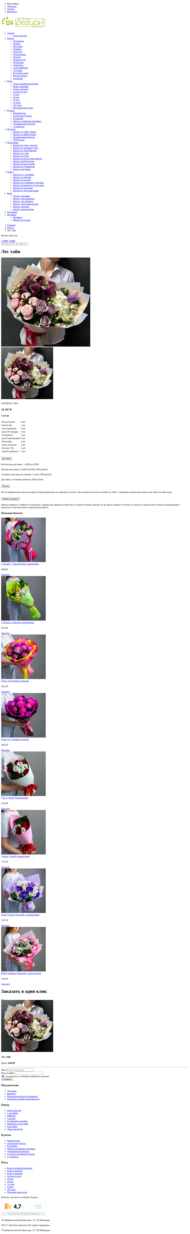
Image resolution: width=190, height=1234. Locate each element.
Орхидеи (17, 51)
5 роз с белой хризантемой (14, 798)
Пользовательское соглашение (22, 1096)
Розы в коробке (20, 86)
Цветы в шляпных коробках (27, 121)
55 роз (10, 1187)
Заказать (5, 574)
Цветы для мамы (21, 196)
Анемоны (18, 78)
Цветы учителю (21, 206)
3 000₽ (11, 241)
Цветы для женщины (23, 198)
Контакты (12, 11)
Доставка (11, 6)
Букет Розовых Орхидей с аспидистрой (21, 973)
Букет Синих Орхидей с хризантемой (20, 915)
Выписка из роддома (17, 1124)
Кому (9, 193)
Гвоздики (18, 46)
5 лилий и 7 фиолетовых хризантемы (20, 564)
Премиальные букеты (24, 137)
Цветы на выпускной (24, 164)
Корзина (11, 1093)
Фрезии (17, 57)
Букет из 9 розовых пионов (15, 681)
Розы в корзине (20, 89)
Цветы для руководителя (25, 204)
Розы (9, 81)
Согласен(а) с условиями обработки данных (26, 1076)
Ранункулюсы (20, 76)
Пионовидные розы (23, 108)
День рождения (15, 1129)
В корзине (12, 212)
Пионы (16, 43)
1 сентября (12, 1113)
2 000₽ (4, 241)
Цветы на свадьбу (22, 180)
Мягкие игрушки (21, 220)
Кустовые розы (20, 73)
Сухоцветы (18, 126)
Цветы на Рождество (23, 161)
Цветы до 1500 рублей (24, 132)
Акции (10, 33)
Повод (10, 172)
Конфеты (17, 217)
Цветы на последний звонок (27, 158)
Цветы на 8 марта (22, 169)
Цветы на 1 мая (21, 153)
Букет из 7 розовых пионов (15, 739)
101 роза (17, 105)
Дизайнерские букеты (24, 124)
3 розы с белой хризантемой (15, 856)
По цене (11, 129)
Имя (3, 1070)
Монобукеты (19, 113)
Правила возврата (10, 499)
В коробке (18, 118)
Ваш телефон (8, 1073)
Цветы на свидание (23, 188)
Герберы (17, 49)
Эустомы (17, 70)
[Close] (2, 999)
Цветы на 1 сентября (23, 174)
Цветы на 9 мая (21, 156)
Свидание (12, 1126)
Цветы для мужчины (23, 209)
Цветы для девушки (23, 201)
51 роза (16, 102)
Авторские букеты (22, 116)
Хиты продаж (20, 35)
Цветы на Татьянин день (25, 148)
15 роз (16, 94)
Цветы (10, 38)
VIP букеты (18, 140)
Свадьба (11, 1118)
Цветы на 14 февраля (23, 166)
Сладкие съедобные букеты (21, 1154)
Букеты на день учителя (25, 145)
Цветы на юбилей (22, 177)
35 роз (16, 100)
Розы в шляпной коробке (25, 84)
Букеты (11, 110)
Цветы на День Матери (25, 150)
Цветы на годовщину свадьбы (28, 182)
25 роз (16, 97)
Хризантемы (19, 54)
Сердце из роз (20, 92)
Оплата (11, 9)
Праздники (12, 142)
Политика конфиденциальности (23, 1099)
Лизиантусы (19, 59)
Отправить (7, 1079)
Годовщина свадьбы (17, 1121)
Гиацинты (18, 65)
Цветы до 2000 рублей (24, 134)
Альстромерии (20, 67)
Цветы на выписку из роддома (28, 185)
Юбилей (11, 1116)
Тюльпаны (18, 41)
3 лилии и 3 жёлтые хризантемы (17, 622)
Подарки (11, 214)
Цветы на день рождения (25, 190)
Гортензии (18, 62)
